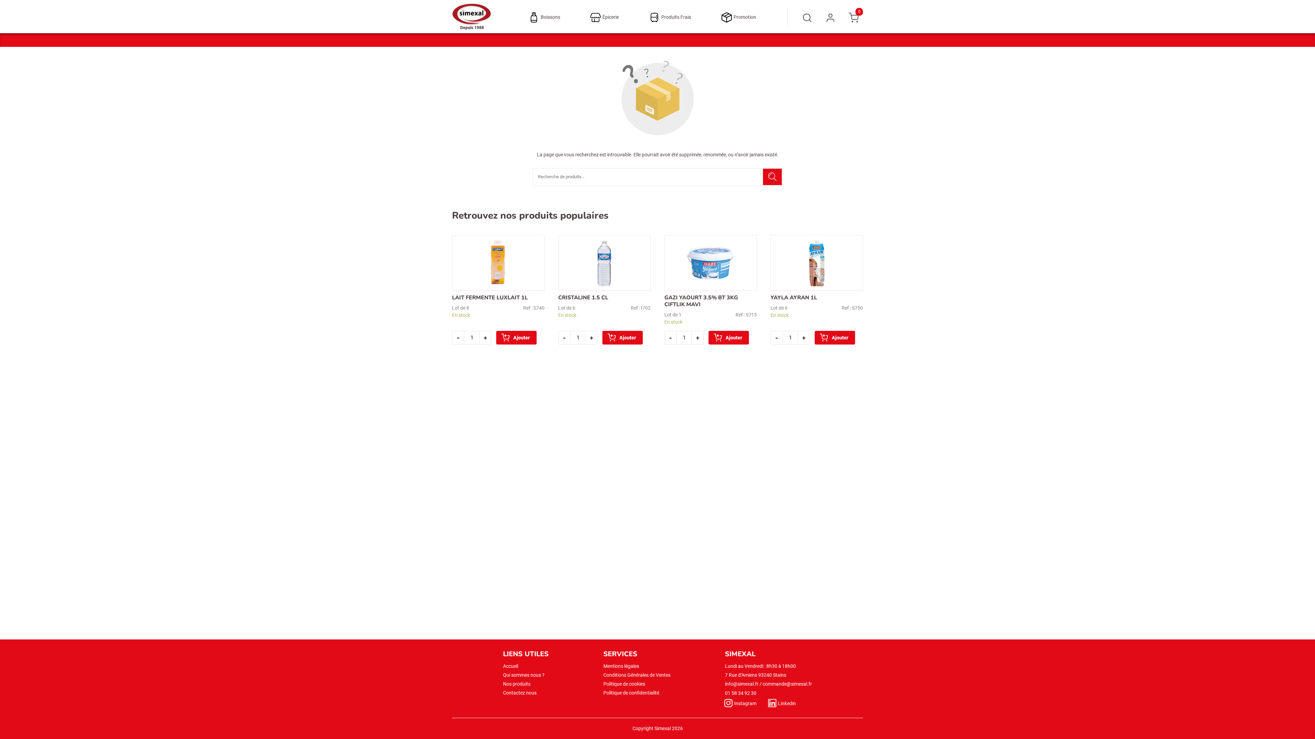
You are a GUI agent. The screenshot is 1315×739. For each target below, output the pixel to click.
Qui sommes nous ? (523, 675)
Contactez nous (520, 693)
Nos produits (516, 684)
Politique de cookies (624, 684)
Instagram (745, 703)
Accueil (510, 666)
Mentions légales (621, 666)
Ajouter (521, 337)
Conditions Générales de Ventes (637, 675)
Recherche (772, 177)
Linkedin (787, 703)
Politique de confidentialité (631, 693)
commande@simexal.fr (787, 684)
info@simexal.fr (742, 684)
